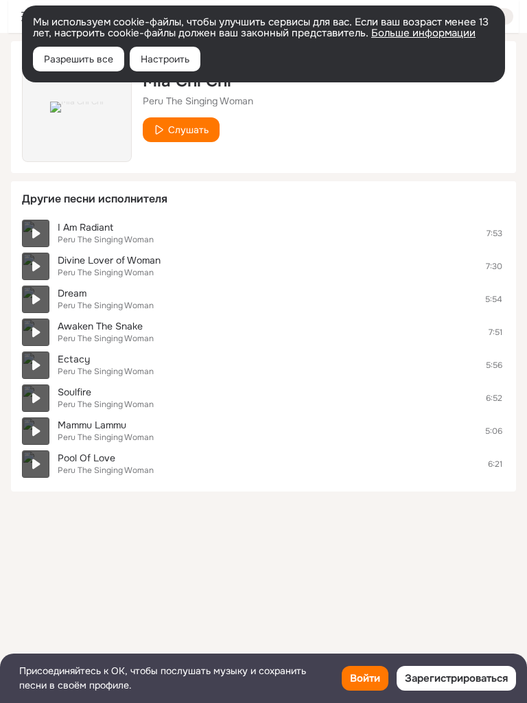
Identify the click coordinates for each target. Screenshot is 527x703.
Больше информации (423, 33)
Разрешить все (78, 59)
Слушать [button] (188, 130)
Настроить (165, 59)
